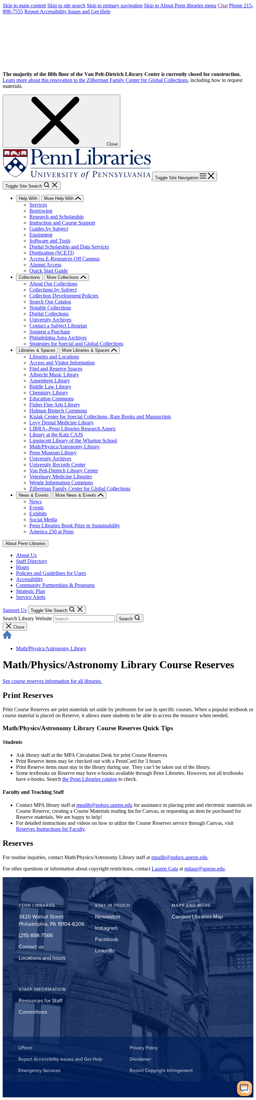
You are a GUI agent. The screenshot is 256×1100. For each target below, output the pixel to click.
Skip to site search (66, 5)
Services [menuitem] (38, 205)
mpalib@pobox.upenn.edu (104, 805)
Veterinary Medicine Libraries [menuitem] (60, 476)
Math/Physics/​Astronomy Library (51, 648)
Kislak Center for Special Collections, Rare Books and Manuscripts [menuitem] (100, 416)
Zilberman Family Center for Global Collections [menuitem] (79, 488)
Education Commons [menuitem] (51, 398)
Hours (22, 567)
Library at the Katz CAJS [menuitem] (56, 434)
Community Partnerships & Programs (55, 585)
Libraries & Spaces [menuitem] (37, 350)
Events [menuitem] (36, 507)
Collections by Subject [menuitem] (53, 289)
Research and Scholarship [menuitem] (56, 217)
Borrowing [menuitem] (40, 211)
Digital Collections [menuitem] (49, 313)
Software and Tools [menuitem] (49, 241)
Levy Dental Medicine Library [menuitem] (61, 422)
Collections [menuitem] (29, 277)
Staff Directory (31, 561)
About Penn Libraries (25, 543)
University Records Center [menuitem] (57, 464)
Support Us (15, 610)
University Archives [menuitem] (50, 319)
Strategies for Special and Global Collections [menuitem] (76, 343)
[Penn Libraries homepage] (77, 177)
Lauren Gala (165, 868)
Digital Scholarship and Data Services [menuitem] (69, 247)
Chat (223, 5)
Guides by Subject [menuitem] (48, 229)
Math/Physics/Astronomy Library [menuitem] (64, 446)
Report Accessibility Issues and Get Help (67, 11)
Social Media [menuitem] (43, 519)
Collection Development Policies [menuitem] (63, 295)
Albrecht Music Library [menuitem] (54, 374)
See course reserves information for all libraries (52, 681)
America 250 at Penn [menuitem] (51, 531)
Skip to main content (24, 5)
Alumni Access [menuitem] (45, 265)
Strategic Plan (30, 591)
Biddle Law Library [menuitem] (50, 386)
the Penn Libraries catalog (89, 779)
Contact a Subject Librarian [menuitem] (58, 325)
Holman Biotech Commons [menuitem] (58, 410)
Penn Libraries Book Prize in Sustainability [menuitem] (74, 525)
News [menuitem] (35, 501)
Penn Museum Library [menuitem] (53, 452)
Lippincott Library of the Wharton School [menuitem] (73, 440)
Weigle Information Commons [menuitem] (61, 482)
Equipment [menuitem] (40, 235)
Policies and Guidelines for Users (51, 573)
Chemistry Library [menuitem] (48, 392)
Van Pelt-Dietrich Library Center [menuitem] (63, 470)
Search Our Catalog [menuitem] (50, 301)
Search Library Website (27, 618)
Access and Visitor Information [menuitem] (62, 362)
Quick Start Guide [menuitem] (48, 271)
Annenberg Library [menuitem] (49, 380)
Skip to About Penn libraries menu (180, 5)
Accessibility (29, 579)
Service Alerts (30, 597)
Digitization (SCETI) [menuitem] (51, 253)
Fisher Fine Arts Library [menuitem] (54, 404)
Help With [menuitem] (28, 198)
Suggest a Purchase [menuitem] (49, 331)
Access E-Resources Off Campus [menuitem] (64, 259)
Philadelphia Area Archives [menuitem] (58, 337)
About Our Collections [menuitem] (53, 283)
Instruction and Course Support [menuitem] (62, 223)
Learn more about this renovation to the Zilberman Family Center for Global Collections (95, 80)
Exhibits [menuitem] (38, 513)
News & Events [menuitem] (34, 495)
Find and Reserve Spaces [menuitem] (55, 368)
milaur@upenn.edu (204, 868)
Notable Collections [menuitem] (50, 307)
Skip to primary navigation (115, 5)
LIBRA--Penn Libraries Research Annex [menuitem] (72, 428)
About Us (26, 555)
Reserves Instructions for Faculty (50, 829)
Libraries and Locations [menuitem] (54, 356)
